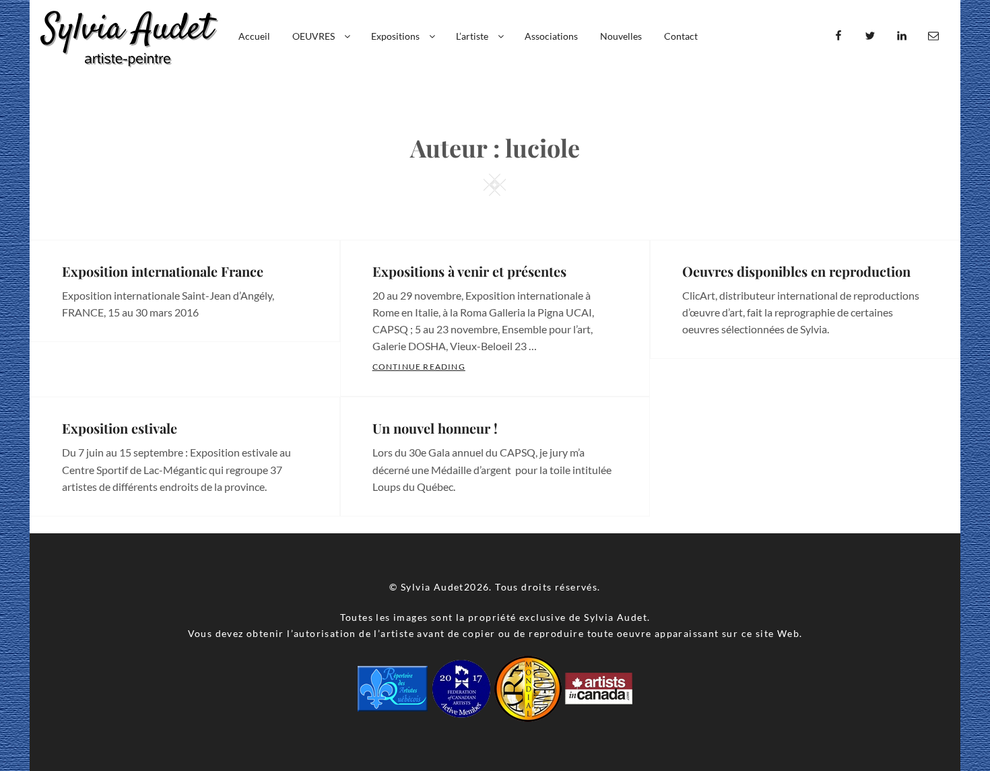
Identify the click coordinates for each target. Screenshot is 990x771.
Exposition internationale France (162, 271)
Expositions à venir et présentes (469, 271)
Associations (551, 36)
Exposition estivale (119, 428)
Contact (681, 36)
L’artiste (472, 36)
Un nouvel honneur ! (435, 428)
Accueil (254, 36)
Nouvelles (621, 36)
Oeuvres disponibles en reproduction (796, 271)
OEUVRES (313, 36)
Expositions (395, 36)
